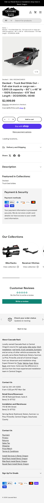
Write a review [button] (22, 301)
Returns (5, 440)
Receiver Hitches (30, 263)
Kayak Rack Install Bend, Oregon (15, 464)
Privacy (5, 438)
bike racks (32, 347)
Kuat (31, 363)
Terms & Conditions (10, 451)
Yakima (25, 363)
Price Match (7, 448)
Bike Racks (11, 263)
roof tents (16, 349)
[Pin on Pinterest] (19, 155)
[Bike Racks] (11, 251)
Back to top (22, 329)
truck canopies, (27, 349)
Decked (5, 79)
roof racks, (23, 347)
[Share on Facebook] (14, 155)
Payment (6, 435)
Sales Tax (6, 443)
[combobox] (22, 20)
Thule (19, 363)
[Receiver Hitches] (30, 251)
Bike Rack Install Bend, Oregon (14, 461)
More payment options (22, 132)
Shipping (5, 104)
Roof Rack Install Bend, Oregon (15, 458)
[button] (35, 12)
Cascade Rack (12, 497)
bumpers (38, 349)
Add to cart (29, 119)
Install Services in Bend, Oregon (15, 456)
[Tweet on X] (10, 155)
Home (4, 28)
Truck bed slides (9, 183)
